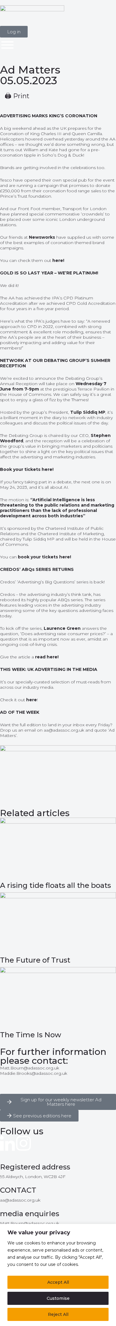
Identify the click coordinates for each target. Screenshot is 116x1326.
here (31, 699)
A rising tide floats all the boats (55, 885)
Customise (58, 1298)
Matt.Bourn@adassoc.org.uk (29, 1068)
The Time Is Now (30, 1034)
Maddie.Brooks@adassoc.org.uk (33, 1073)
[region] (58, 1275)
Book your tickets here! (27, 469)
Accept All (58, 1282)
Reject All (58, 1314)
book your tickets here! (44, 557)
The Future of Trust (35, 960)
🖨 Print (17, 96)
